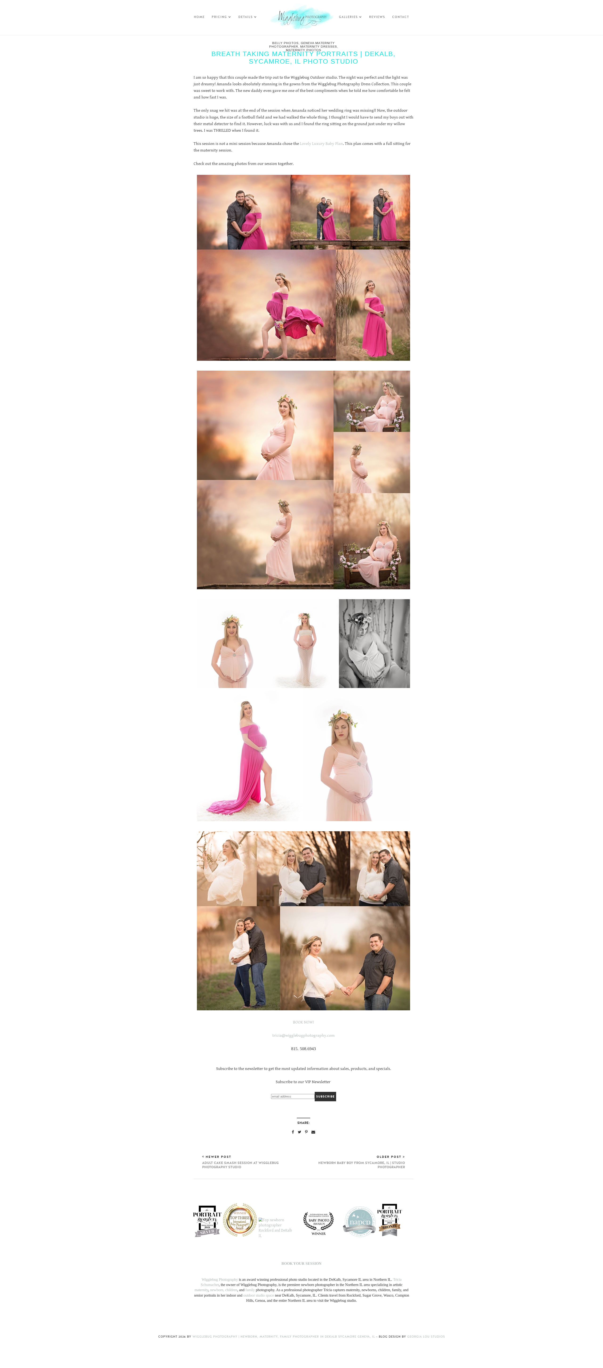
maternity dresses (318, 46)
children (231, 1290)
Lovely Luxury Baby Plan (321, 143)
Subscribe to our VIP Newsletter (303, 1082)
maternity (201, 1290)
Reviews (377, 17)
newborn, (217, 1290)
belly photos (285, 43)
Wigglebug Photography (220, 1280)
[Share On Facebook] (293, 1132)
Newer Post (240, 1162)
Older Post (361, 1162)
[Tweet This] (299, 1132)
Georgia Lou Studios (426, 1337)
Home (199, 17)
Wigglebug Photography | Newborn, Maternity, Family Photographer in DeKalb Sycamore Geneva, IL (284, 1337)
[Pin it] (306, 1132)
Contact (400, 17)
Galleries (348, 17)
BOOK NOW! (304, 1022)
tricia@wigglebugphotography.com (303, 1035)
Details (245, 17)
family (250, 1290)
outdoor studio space (258, 1295)
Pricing (219, 17)
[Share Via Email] (313, 1132)
